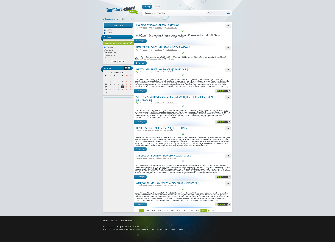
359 (166, 210)
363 (191, 210)
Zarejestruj (158, 7)
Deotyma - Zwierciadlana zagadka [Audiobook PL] (162, 69)
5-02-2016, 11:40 (172, 28)
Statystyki (161, 13)
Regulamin (114, 220)
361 (178, 210)
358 (159, 210)
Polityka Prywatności (126, 220)
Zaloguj (147, 7)
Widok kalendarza (125, 68)
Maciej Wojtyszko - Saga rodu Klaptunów (157, 25)
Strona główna (150, 13)
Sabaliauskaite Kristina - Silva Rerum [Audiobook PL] (163, 155)
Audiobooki (158, 28)
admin (145, 28)
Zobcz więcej (140, 41)
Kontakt (109, 33)
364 (197, 210)
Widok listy (129, 68)
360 (172, 210)
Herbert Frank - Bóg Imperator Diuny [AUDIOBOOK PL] (163, 47)
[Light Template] (121, 9)
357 (153, 210)
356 (147, 210)
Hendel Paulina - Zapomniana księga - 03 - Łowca (161, 128)
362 (184, 210)
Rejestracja (118, 25)
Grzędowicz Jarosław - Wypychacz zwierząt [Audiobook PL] (167, 183)
